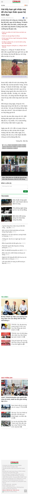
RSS (27, 5)
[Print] (26, 18)
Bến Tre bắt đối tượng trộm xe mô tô (12, 250)
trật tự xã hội (10, 148)
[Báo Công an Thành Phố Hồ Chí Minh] (16, 1)
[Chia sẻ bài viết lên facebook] (23, 18)
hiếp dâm (19, 146)
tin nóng (4, 148)
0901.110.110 (16, 490)
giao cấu (15, 146)
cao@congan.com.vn (10, 485)
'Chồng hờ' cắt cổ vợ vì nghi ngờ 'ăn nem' (14, 239)
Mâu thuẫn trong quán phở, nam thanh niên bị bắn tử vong (20, 202)
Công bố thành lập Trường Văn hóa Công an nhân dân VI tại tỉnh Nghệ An (19, 342)
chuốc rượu (15, 145)
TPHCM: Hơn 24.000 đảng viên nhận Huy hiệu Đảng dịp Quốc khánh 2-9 (19, 335)
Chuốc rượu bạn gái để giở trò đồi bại (11, 36)
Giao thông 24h (6, 377)
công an (24, 146)
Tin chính (4, 297)
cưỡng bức (9, 146)
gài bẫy (9, 145)
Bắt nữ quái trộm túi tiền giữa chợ (11, 243)
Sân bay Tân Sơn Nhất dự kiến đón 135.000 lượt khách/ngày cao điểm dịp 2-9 (19, 415)
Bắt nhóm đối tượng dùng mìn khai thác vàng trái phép (19, 218)
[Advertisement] (14, 280)
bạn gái (20, 145)
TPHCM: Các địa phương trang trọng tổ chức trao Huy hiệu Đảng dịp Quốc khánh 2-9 (19, 327)
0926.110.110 (9, 490)
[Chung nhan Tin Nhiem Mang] (9, 491)
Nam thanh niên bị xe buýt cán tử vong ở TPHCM (19, 406)
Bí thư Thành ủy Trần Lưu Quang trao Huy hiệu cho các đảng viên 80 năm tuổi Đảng (14, 318)
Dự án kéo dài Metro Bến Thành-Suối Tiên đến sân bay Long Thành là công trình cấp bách (18, 424)
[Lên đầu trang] (25, 490)
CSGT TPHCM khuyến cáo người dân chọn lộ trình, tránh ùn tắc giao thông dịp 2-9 (14, 399)
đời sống (15, 148)
